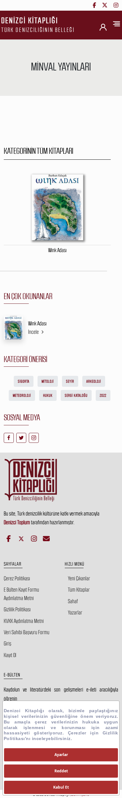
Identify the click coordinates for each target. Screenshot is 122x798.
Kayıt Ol (10, 655)
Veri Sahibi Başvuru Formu (26, 632)
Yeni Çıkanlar (79, 578)
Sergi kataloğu (76, 395)
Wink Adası (37, 323)
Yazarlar (75, 612)
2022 (103, 395)
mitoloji (48, 381)
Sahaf (73, 601)
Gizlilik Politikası (17, 609)
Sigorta (23, 381)
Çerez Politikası (17, 578)
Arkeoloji (93, 381)
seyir (70, 381)
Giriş (7, 643)
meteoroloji (22, 395)
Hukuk (48, 395)
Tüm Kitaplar (79, 590)
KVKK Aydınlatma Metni (24, 621)
